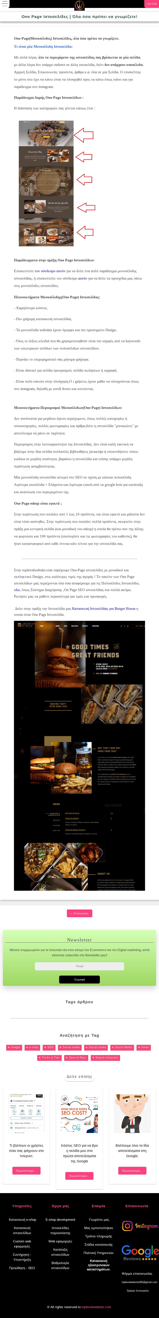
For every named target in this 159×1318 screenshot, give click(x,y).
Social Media (123, 1047)
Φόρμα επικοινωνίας (137, 1273)
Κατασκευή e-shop (22, 1220)
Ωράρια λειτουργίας (138, 1290)
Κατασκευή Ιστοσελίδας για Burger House (103, 609)
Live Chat (152, 4)
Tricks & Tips (51, 1057)
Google (15, 1047)
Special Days (77, 1057)
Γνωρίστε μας (99, 1220)
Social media (71, 1047)
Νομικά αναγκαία (107, 1057)
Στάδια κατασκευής (99, 1244)
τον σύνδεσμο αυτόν (50, 271)
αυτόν (82, 278)
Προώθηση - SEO (22, 1268)
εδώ (17, 590)
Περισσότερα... (26, 1170)
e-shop (33, 1047)
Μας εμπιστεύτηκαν (98, 1228)
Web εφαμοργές (60, 1241)
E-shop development (60, 1220)
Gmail (145, 1047)
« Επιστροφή (80, 913)
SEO (51, 1047)
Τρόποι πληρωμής (98, 1236)
